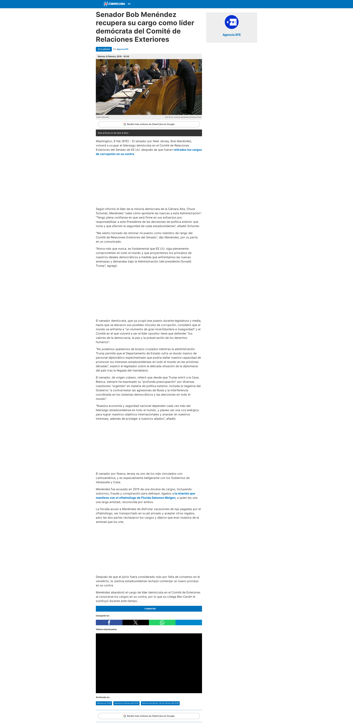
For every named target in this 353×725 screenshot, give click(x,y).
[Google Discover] (228, 4)
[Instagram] (254, 4)
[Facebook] (235, 4)
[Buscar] (222, 4)
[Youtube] (248, 4)
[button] (109, 622)
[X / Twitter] (241, 4)
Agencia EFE (123, 49)
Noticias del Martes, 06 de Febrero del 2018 (160, 703)
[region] (149, 181)
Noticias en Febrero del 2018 (126, 703)
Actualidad (104, 49)
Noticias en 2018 (104, 703)
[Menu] (98, 3)
